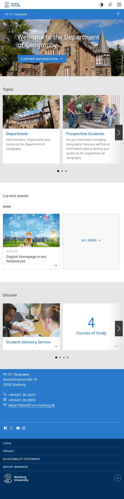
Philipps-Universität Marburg (22, 484)
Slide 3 (62, 171)
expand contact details (117, 478)
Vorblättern (119, 132)
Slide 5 (66, 171)
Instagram (24, 428)
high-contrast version (101, 4)
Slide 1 (58, 171)
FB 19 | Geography (119, 14)
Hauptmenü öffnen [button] (119, 4)
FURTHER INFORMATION (39, 59)
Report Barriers (15, 467)
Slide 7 (68, 357)
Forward (119, 328)
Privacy (9, 451)
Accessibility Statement (21, 459)
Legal (7, 443)
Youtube (18, 428)
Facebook (5, 428)
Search (110, 4)
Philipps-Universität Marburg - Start (14, 4)
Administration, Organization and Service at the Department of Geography (28, 141)
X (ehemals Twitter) (11, 428)
